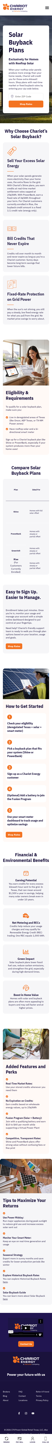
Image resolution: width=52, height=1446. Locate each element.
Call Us (45, 1442)
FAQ (20, 1391)
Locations (23, 1400)
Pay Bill (19, 1442)
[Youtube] (33, 1413)
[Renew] (6, 1438)
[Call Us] (45, 1438)
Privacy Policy (42, 1400)
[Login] (32, 1438)
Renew (6, 1442)
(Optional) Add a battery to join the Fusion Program (26, 797)
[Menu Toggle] (47, 8)
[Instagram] (26, 1413)
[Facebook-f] (19, 1413)
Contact (22, 1396)
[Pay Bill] (19, 1438)
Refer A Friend (42, 1391)
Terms (39, 1396)
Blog (5, 1396)
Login (32, 1442)
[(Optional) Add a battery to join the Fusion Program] (9, 789)
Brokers (6, 1391)
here (5, 1281)
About (5, 1400)
